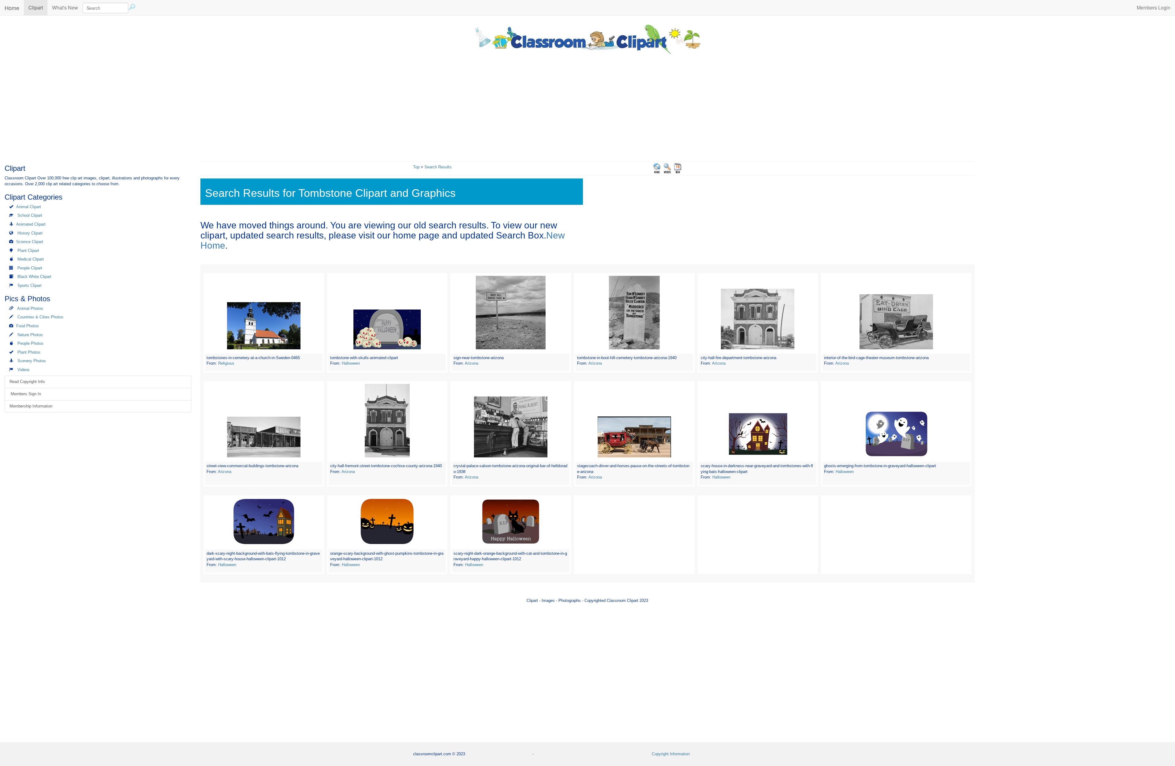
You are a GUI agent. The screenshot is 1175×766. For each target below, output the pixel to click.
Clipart (37, 7)
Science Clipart (29, 241)
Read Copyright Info (27, 381)
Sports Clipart (29, 285)
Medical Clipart (30, 259)
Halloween (351, 363)
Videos (23, 369)
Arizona (471, 363)
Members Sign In (25, 394)
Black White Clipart (34, 276)
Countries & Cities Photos (40, 317)
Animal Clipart (28, 207)
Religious (226, 363)
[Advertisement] (587, 106)
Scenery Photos (31, 361)
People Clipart (29, 268)
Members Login (1153, 7)
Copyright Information (671, 754)
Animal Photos (30, 308)
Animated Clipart (31, 224)
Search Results (438, 167)
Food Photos (27, 326)
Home (12, 8)
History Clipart (30, 233)
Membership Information (30, 406)
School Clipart (29, 215)
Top (416, 167)
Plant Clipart (28, 250)
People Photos (30, 343)
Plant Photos (28, 352)
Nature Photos (30, 334)
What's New (65, 7)
